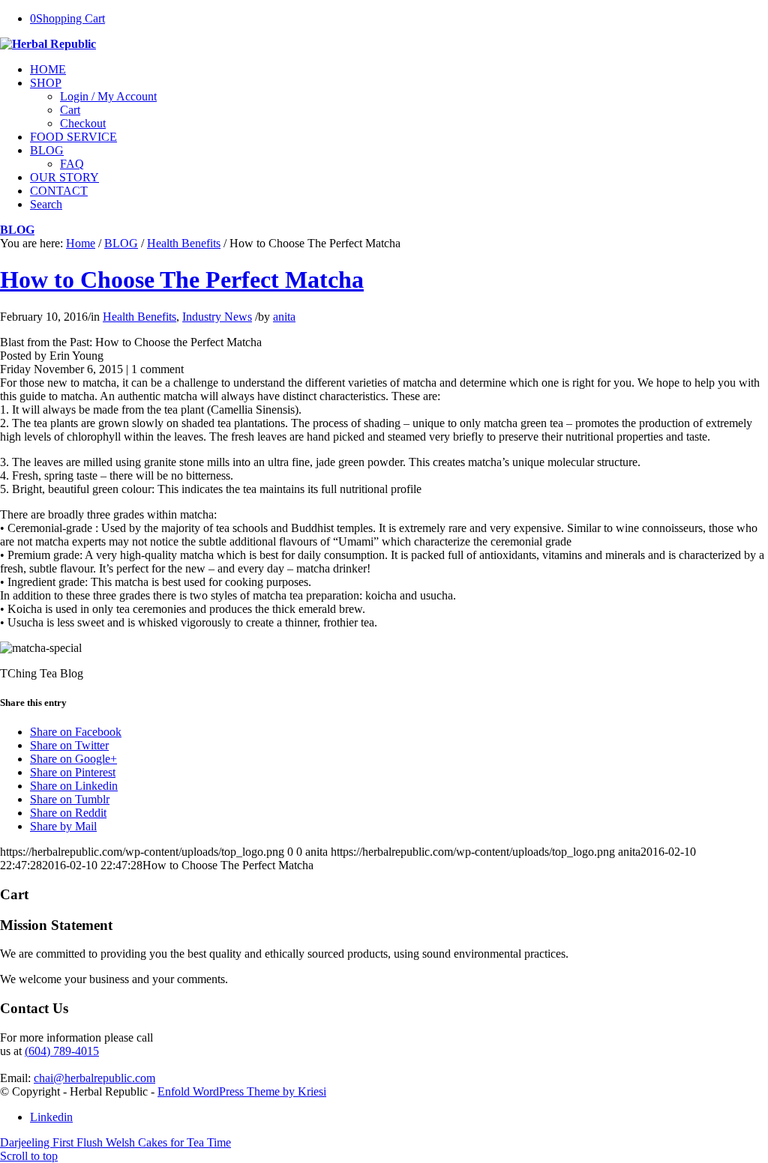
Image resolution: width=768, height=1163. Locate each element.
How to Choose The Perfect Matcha (182, 279)
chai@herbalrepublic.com (94, 1078)
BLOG (17, 229)
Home (80, 243)
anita (284, 316)
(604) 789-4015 (62, 1051)
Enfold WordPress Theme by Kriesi (242, 1091)
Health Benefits (183, 243)
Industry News (217, 316)
